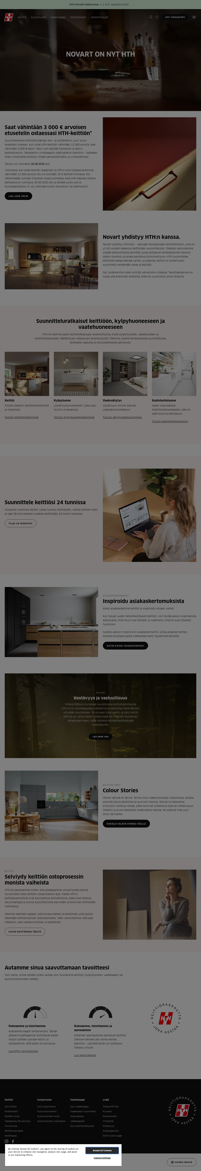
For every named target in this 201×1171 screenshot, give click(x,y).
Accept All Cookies (102, 1150)
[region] (63, 1155)
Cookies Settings (102, 1158)
